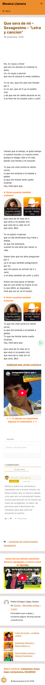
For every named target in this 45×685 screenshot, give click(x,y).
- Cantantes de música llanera (22, 541)
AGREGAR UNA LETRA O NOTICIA (24, 365)
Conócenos (27, 669)
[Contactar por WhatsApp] (41, 342)
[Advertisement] (22, 52)
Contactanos (17, 672)
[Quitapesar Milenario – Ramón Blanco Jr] (8, 647)
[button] (41, 3)
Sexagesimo (10, 545)
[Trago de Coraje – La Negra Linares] (8, 637)
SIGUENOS (30, 672)
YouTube (24, 565)
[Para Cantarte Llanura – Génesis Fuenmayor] (8, 657)
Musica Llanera (14, 4)
